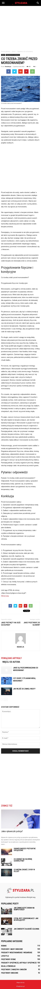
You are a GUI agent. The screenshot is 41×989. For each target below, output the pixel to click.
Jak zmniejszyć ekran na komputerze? (24, 909)
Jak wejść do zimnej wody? (24, 689)
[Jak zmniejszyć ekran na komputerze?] (6, 910)
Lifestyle (5, 956)
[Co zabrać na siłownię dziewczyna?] (6, 862)
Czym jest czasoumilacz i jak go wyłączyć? (26, 919)
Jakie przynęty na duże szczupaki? (10, 624)
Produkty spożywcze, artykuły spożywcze (19, 963)
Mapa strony (20, 982)
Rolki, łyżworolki (8, 966)
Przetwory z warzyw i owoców (14, 970)
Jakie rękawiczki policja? (12, 831)
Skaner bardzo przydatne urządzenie (25, 849)
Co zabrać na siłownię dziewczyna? (23, 860)
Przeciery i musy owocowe (12, 949)
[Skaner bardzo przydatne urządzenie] (6, 851)
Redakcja (8, 66)
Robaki (3, 946)
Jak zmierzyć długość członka (26, 929)
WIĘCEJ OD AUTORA (11, 662)
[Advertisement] (20, 27)
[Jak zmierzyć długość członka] (6, 931)
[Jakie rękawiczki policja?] (20, 819)
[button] (38, 3)
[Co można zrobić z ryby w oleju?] (6, 872)
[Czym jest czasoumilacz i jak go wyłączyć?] (6, 921)
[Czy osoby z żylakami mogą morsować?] (6, 681)
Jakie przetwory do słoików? (32, 624)
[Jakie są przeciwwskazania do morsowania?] (6, 670)
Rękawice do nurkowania (12, 55)
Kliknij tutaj (5, 596)
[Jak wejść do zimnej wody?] (6, 691)
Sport (3, 55)
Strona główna (5, 51)
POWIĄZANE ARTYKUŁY (11, 658)
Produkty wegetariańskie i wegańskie (16, 953)
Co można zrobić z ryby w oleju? (24, 870)
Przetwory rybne (8, 959)
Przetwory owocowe (9, 973)
